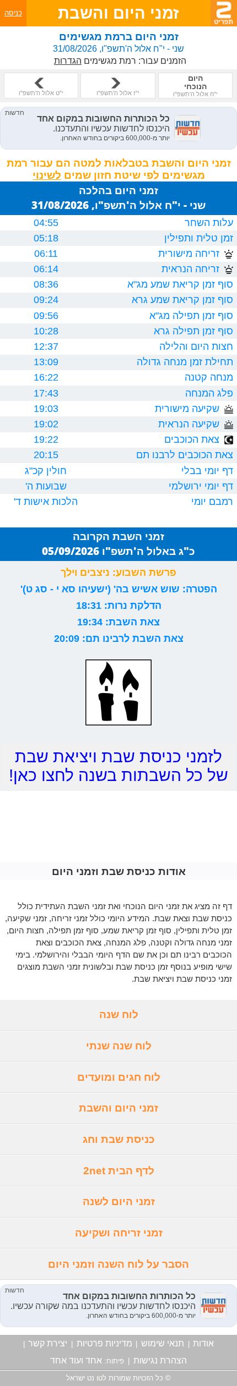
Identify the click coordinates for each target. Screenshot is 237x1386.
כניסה (13, 13)
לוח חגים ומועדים (118, 1077)
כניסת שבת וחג (119, 1139)
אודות (203, 1343)
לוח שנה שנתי (119, 1046)
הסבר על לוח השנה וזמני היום (118, 1264)
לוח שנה (118, 1014)
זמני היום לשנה (119, 1201)
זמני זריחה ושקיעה (119, 1233)
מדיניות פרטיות (104, 1343)
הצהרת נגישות (160, 1360)
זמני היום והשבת (118, 1108)
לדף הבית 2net (118, 1170)
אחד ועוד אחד (76, 1360)
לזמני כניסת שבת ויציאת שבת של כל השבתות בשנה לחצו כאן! (118, 765)
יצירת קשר (47, 1343)
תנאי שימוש (162, 1343)
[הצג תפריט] (224, 13)
